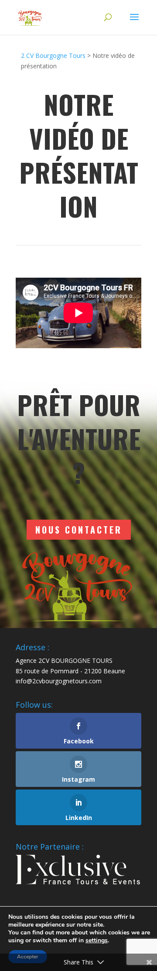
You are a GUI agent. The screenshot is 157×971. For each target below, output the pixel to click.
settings (96, 940)
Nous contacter (78, 529)
